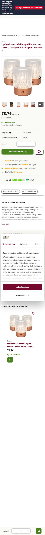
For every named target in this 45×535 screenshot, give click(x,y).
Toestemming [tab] (9, 244)
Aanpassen (21, 295)
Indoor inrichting (24, 35)
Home (4, 35)
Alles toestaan (22, 287)
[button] (29, 8)
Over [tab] (37, 244)
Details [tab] (23, 244)
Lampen (35, 35)
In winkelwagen (15, 152)
